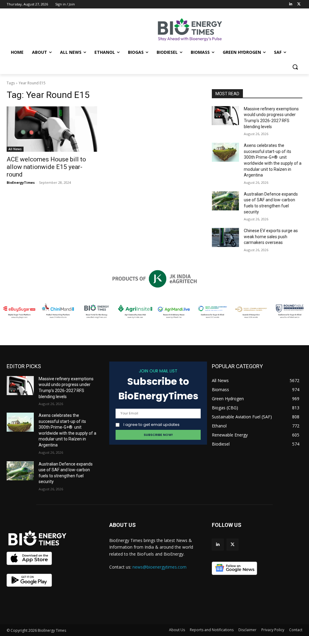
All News (15, 149)
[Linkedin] (290, 4)
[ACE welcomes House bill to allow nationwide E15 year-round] (52, 129)
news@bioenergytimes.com (159, 567)
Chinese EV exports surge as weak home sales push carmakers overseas (271, 236)
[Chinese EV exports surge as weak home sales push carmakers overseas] (225, 237)
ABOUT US (122, 525)
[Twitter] (298, 4)
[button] (295, 67)
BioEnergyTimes (21, 182)
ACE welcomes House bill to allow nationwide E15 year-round (46, 167)
